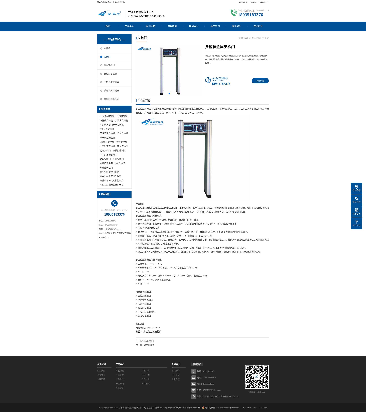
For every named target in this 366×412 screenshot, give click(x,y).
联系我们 (263, 3)
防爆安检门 (105, 159)
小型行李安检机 (107, 146)
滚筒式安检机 (106, 120)
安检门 (107, 57)
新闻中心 (193, 26)
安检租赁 (258, 26)
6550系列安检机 (107, 116)
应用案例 (172, 26)
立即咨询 (260, 81)
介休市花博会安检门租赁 (112, 180)
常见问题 (176, 379)
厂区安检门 (118, 159)
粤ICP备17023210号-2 (192, 408)
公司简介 (101, 371)
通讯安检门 (149, 341)
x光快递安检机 (107, 142)
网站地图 (253, 3)
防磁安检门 (105, 150)
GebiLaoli (263, 408)
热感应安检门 (106, 168)
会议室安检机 (121, 120)
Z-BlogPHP (246, 408)
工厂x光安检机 (107, 129)
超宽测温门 (149, 345)
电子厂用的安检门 (108, 155)
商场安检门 (122, 146)
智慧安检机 (123, 116)
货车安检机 (122, 133)
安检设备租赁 (110, 74)
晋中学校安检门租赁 (109, 172)
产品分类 (120, 371)
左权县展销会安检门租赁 (112, 185)
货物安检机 (121, 142)
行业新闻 (176, 375)
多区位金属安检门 (152, 331)
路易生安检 (243, 3)
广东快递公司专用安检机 (112, 125)
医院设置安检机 (107, 133)
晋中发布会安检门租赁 (110, 176)
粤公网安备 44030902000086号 (218, 408)
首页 (108, 26)
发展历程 (101, 379)
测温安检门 (109, 65)
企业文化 (101, 375)
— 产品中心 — (114, 39)
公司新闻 (176, 371)
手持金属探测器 (111, 82)
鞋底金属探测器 (111, 90)
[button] (169, 93)
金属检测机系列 (111, 99)
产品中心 (129, 26)
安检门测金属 (106, 163)
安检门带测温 (119, 150)
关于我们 (215, 26)
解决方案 (150, 26)
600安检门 (120, 163)
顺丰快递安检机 (107, 138)
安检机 (107, 48)
